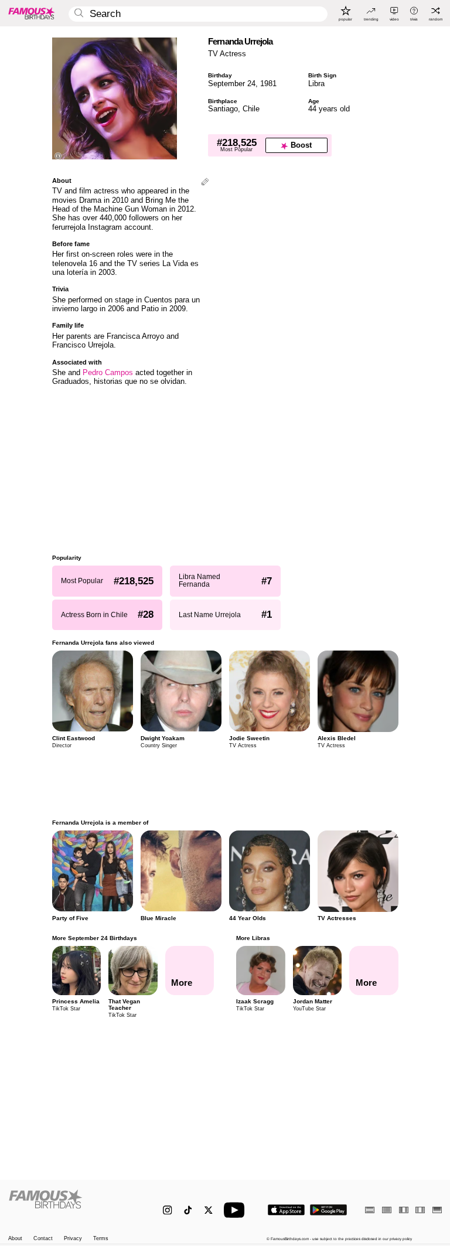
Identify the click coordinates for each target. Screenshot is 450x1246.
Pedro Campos (108, 372)
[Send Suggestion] (205, 182)
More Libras (253, 938)
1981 (268, 83)
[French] (403, 1210)
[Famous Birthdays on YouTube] (237, 1210)
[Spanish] (369, 1210)
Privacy (73, 1238)
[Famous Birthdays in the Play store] (328, 1210)
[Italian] (420, 1210)
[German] (437, 1210)
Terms (100, 1238)
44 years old (329, 108)
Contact (43, 1238)
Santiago (223, 108)
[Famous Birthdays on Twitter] (208, 1210)
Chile (251, 108)
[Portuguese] (386, 1210)
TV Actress (227, 53)
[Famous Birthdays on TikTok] (187, 1210)
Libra (316, 83)
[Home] (73, 1205)
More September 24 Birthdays (94, 938)
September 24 (231, 83)
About (15, 1238)
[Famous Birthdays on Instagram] (167, 1210)
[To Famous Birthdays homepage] (32, 13)
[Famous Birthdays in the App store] (286, 1210)
